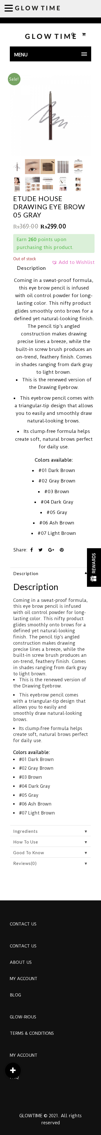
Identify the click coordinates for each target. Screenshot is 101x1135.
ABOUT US (21, 962)
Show (94, 567)
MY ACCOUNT (23, 978)
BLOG (15, 995)
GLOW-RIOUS (23, 1017)
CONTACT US (23, 924)
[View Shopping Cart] (84, 34)
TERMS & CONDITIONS (32, 1033)
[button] (73, 264)
